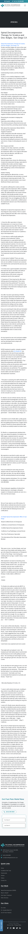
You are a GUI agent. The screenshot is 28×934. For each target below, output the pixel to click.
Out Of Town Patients (6, 912)
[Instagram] (10, 928)
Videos (2, 878)
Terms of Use (10, 925)
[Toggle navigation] (25, 5)
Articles (3, 875)
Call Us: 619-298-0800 (18, 1)
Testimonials (4, 873)
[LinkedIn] (20, 928)
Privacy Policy (17, 925)
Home (2, 868)
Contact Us (3, 880)
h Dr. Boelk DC (17, 351)
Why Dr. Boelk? (4, 892)
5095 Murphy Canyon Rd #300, (10, 850)
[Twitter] (17, 928)
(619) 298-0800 (10, 811)
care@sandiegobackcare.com (10, 857)
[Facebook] (7, 928)
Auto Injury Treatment (6, 895)
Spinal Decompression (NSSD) (8, 890)
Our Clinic (3, 907)
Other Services (4, 897)
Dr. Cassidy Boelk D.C (6, 910)
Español (8, 1)
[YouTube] (14, 928)
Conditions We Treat (6, 870)
